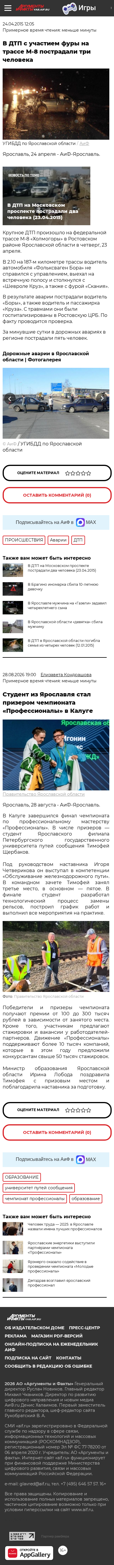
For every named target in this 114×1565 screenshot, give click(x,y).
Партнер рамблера (55, 1536)
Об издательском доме (34, 1327)
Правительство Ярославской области (44, 794)
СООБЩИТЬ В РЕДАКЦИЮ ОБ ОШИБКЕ (48, 1366)
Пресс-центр (84, 1327)
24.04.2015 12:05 (18, 24)
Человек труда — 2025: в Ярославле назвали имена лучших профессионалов (65, 1226)
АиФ (84, 143)
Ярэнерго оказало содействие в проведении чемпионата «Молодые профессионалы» (60, 1266)
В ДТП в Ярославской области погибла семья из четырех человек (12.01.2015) (64, 642)
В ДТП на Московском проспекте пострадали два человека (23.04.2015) (62, 568)
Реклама (16, 1336)
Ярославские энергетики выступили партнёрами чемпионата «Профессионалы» (61, 1248)
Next (102, 398)
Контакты (68, 1358)
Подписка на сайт (28, 1358)
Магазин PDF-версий (57, 1336)
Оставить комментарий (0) (57, 495)
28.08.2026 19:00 (19, 674)
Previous (9, 398)
